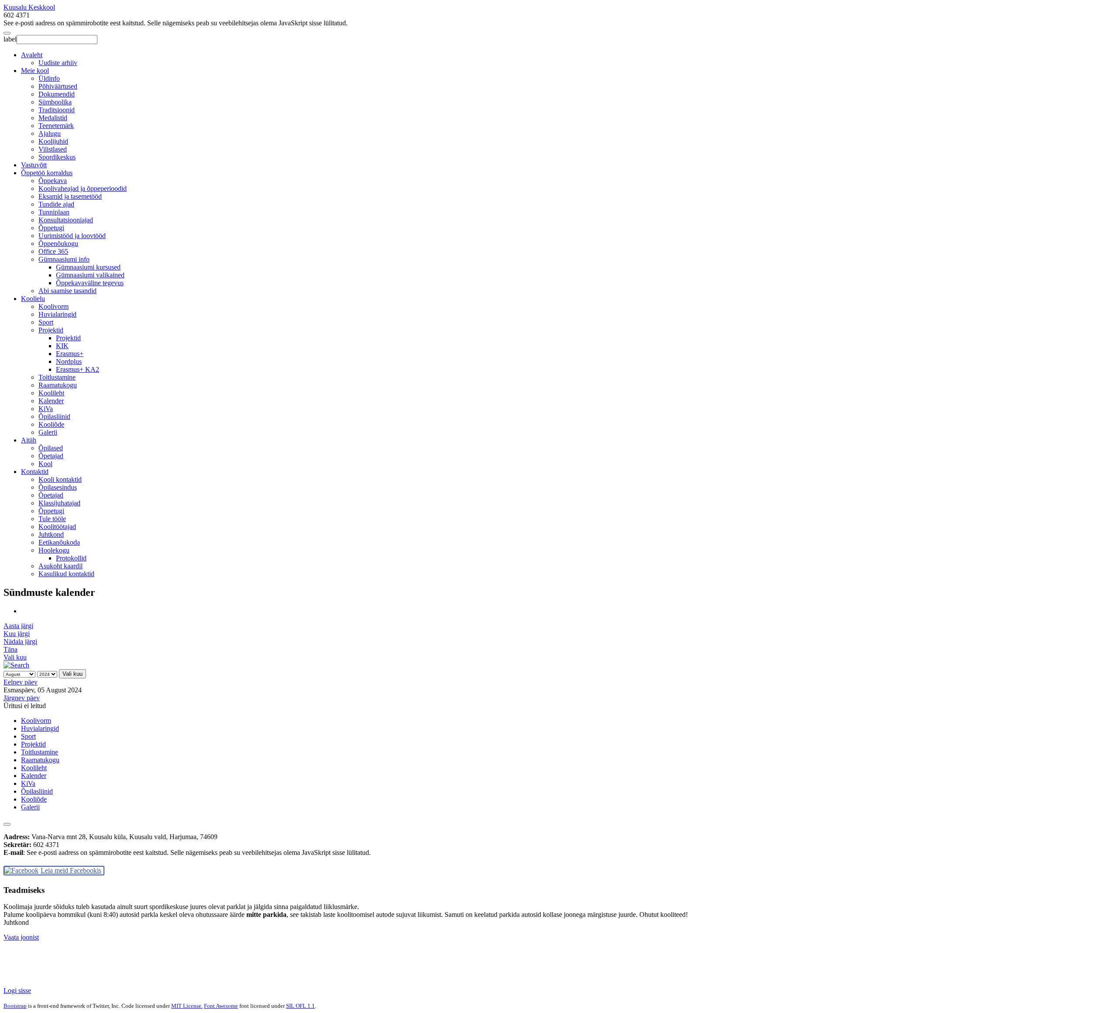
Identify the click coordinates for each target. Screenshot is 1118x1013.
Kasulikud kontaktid (66, 573)
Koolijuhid (53, 141)
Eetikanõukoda (59, 542)
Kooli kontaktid (60, 479)
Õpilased (50, 448)
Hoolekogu (53, 550)
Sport (45, 322)
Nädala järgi (20, 641)
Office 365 (53, 251)
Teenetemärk (56, 125)
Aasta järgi (18, 625)
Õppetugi (51, 228)
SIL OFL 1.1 (300, 1006)
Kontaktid (34, 471)
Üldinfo (49, 78)
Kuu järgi (16, 633)
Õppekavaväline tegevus (90, 283)
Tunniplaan (53, 212)
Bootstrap (15, 1006)
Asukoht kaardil (60, 566)
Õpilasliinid (54, 416)
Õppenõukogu (58, 243)
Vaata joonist (21, 937)
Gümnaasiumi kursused (88, 267)
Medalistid (52, 117)
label (10, 39)
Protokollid (71, 558)
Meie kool (35, 70)
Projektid (50, 330)
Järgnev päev (21, 698)
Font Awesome (221, 1006)
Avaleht (31, 55)
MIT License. (187, 1006)
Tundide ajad (56, 204)
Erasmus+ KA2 (77, 369)
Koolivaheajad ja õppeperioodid (82, 188)
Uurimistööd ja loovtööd (72, 235)
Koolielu (33, 298)
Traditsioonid (56, 110)
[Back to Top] (6, 824)
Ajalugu (49, 133)
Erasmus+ (69, 353)
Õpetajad (50, 456)
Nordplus (69, 361)
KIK (62, 345)
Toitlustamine (57, 377)
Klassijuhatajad (59, 503)
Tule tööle (52, 518)
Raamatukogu (57, 385)
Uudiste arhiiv (57, 62)
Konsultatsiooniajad (65, 220)
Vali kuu (15, 657)
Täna (10, 649)
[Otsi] (16, 665)
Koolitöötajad (57, 526)
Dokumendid (56, 94)
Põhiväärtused (57, 86)
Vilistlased (52, 149)
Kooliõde (51, 424)
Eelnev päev (20, 682)
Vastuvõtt (34, 165)
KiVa (45, 408)
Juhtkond (51, 534)
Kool (45, 463)
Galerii (47, 432)
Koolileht (51, 393)
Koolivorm (53, 306)
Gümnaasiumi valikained (90, 275)
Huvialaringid (57, 314)
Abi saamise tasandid (67, 290)
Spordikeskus (57, 157)
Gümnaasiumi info (64, 259)
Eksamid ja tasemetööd (70, 196)
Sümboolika (55, 102)
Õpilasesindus (57, 487)
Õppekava (52, 180)
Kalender (51, 401)
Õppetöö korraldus (46, 172)
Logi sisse (17, 990)
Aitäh (28, 440)
